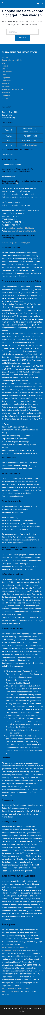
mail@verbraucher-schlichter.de (21, 228)
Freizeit (5, 66)
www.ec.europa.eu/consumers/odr (16, 243)
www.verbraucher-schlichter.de (23, 231)
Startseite (6, 92)
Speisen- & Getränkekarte (12, 89)
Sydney (22, 1011)
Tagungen (6, 95)
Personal (5, 83)
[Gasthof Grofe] (8, 4)
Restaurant (6, 86)
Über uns (5, 98)
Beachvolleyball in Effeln (12, 60)
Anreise (5, 57)
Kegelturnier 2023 (9, 80)
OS (17, 183)
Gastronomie (7, 72)
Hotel (4, 75)
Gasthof (5, 69)
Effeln (4, 63)
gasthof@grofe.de (29, 145)
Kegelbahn (6, 78)
